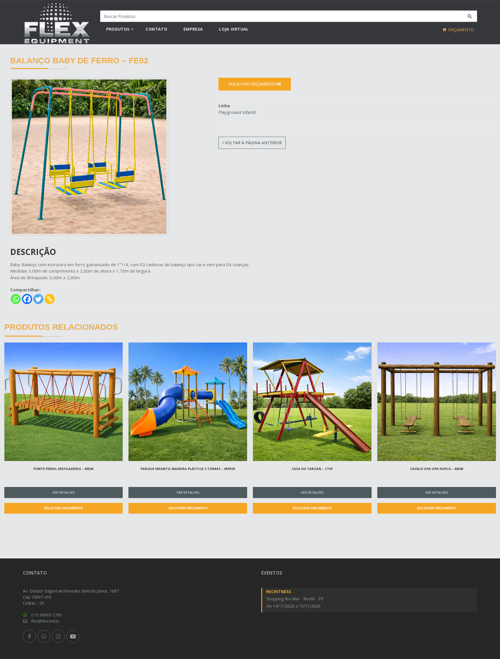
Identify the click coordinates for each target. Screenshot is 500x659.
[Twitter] (38, 299)
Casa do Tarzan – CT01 (312, 469)
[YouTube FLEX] (72, 636)
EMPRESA (193, 29)
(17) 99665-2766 (46, 615)
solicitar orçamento (252, 84)
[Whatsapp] (16, 299)
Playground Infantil (236, 112)
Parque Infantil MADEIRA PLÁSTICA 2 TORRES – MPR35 (188, 469)
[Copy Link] (50, 299)
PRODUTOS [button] (118, 29)
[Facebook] (27, 299)
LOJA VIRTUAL (234, 29)
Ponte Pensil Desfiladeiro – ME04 (63, 469)
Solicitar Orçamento (63, 508)
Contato (156, 29)
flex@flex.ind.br (45, 621)
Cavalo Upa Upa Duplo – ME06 (436, 469)
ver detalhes (63, 492)
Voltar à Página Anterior (253, 142)
